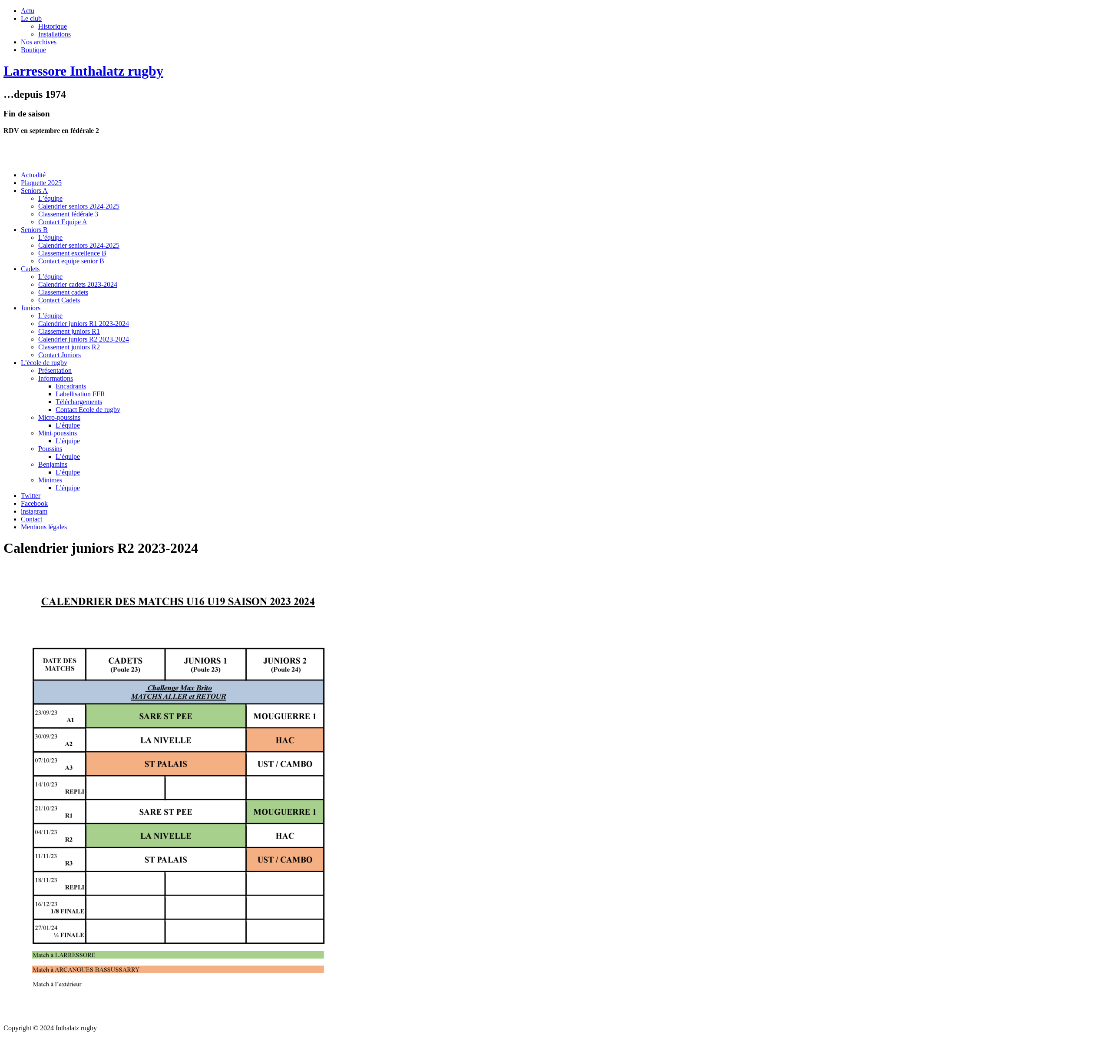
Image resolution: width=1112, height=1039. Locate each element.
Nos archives (38, 42)
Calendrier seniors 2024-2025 (78, 206)
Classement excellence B (72, 253)
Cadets (30, 268)
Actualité (33, 175)
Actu (27, 10)
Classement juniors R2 (69, 347)
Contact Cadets (59, 300)
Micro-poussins (59, 417)
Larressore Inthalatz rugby (83, 71)
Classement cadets (63, 292)
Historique (52, 26)
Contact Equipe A (62, 222)
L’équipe (50, 198)
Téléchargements (79, 401)
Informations (55, 378)
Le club (31, 18)
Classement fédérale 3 (68, 214)
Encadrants (71, 386)
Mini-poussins (57, 433)
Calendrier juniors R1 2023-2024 (83, 323)
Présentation (55, 370)
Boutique (33, 49)
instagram (34, 511)
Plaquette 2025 (41, 182)
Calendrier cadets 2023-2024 (77, 284)
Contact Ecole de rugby (88, 409)
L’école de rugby (44, 362)
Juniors (30, 308)
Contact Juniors (59, 355)
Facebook (34, 503)
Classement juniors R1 (69, 331)
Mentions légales (44, 527)
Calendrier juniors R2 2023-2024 (83, 339)
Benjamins (52, 464)
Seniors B (34, 229)
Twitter (30, 495)
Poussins (50, 448)
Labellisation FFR (80, 394)
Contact (31, 519)
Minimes (50, 480)
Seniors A (34, 190)
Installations (54, 34)
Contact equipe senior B (71, 261)
